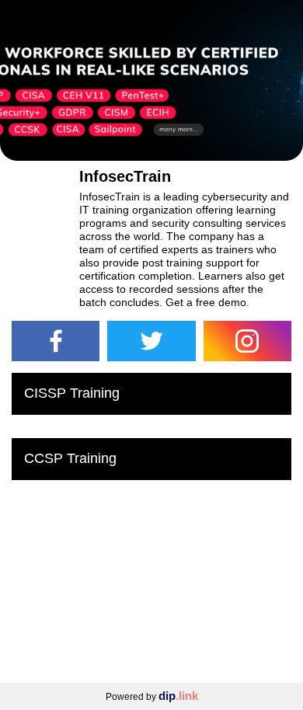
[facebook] (55, 341)
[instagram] (247, 341)
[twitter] (151, 341)
